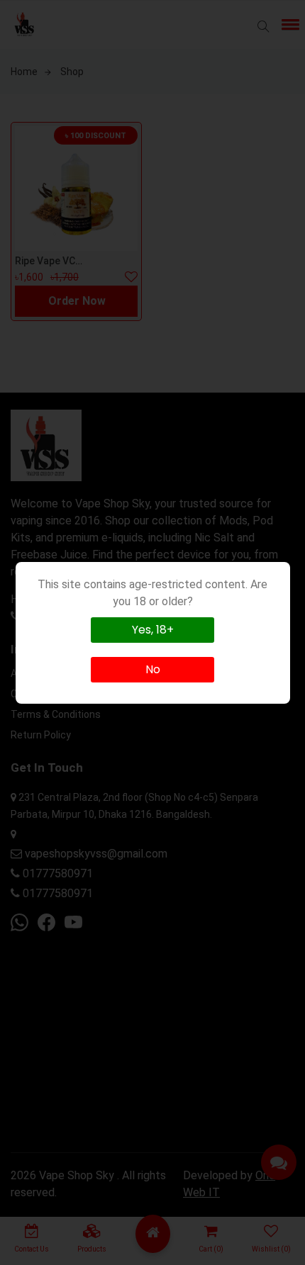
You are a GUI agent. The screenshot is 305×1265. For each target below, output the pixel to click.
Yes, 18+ (153, 630)
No (152, 669)
